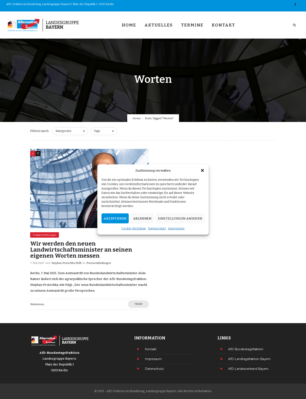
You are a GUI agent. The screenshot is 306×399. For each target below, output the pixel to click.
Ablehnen (142, 218)
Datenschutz (157, 228)
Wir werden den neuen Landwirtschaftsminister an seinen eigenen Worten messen (81, 249)
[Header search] (294, 24)
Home (129, 25)
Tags (97, 131)
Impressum (176, 228)
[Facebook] (295, 4)
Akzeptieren (115, 218)
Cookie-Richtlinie (133, 228)
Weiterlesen (37, 304)
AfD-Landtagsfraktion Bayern (249, 359)
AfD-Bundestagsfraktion (245, 349)
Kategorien (63, 131)
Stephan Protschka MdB (66, 263)
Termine (192, 25)
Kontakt (223, 25)
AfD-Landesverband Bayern (248, 368)
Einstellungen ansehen (180, 218)
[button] (202, 170)
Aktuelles (158, 25)
